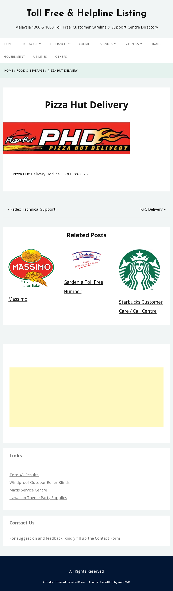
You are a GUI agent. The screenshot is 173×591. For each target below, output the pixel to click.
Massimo (17, 299)
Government (14, 57)
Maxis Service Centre (28, 490)
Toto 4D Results (24, 474)
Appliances (58, 44)
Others (61, 57)
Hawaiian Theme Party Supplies (38, 497)
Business (132, 44)
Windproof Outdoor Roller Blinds (39, 482)
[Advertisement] (86, 397)
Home (8, 44)
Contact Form (107, 538)
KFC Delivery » (153, 209)
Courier (85, 44)
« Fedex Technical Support (31, 209)
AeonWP (124, 582)
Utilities (40, 57)
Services (106, 44)
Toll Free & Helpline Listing (86, 13)
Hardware (30, 44)
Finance (156, 44)
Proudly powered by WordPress (64, 582)
